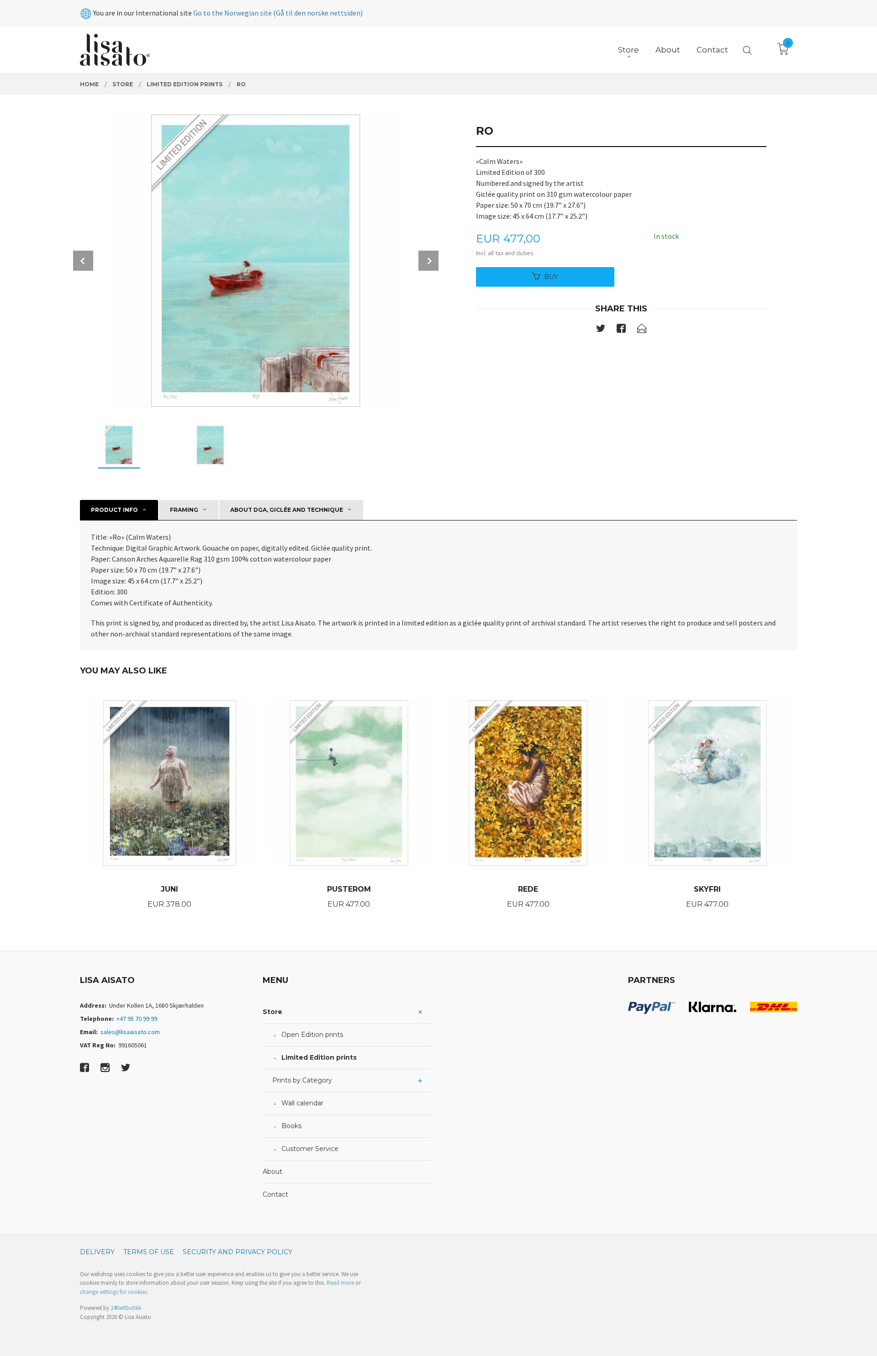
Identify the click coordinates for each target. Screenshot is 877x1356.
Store (272, 1012)
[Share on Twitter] (600, 330)
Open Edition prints (312, 1034)
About (272, 1171)
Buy (551, 277)
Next (428, 261)
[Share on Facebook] (621, 330)
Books (291, 1126)
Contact (275, 1194)
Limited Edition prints (319, 1057)
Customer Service (309, 1149)
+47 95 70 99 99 (136, 1018)
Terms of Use (148, 1252)
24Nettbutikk (126, 1308)
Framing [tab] (184, 509)
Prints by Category (302, 1080)
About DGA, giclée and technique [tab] (286, 509)
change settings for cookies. (114, 1292)
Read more (340, 1283)
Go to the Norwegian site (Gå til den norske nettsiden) (278, 12)
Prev (83, 261)
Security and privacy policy (237, 1252)
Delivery (97, 1252)
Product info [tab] (114, 509)
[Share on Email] (642, 330)
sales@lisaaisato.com (130, 1032)
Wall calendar (302, 1103)
